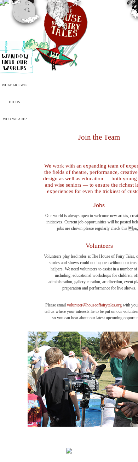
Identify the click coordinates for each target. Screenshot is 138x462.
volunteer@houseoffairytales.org (94, 305)
